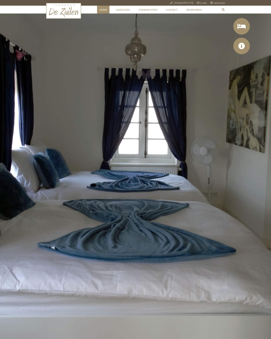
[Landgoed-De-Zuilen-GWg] (63, 11)
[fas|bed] (241, 26)
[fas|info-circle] (241, 46)
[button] (223, 9)
